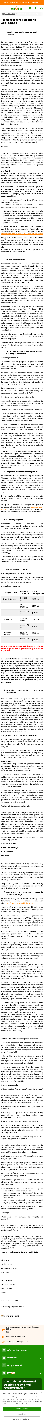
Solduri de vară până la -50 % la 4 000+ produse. (22, 2)
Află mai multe (34, 1404)
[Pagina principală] (2, 1316)
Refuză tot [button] (22, 1414)
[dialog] (22, 1406)
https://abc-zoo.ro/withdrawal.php (20, 903)
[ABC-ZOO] (16, 8)
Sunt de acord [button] (22, 1409)
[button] (22, 1419)
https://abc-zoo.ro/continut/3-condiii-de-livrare (22, 234)
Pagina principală (8, 14)
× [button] (41, 1392)
